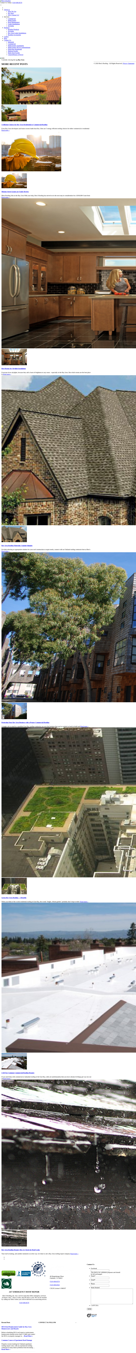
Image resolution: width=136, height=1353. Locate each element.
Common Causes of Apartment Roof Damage (16, 1340)
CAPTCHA (94, 1305)
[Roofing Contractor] (5, 1)
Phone (93, 1284)
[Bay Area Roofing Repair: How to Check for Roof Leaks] (14, 1246)
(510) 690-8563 (55, 1285)
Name (93, 1276)
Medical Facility (13, 51)
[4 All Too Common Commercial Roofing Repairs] (14, 1069)
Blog (5, 38)
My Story (11, 13)
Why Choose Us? (13, 15)
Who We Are (12, 11)
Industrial (11, 42)
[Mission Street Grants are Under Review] (31, 171)
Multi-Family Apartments (16, 46)
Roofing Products (13, 29)
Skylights (11, 26)
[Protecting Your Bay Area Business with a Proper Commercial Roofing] (14, 718)
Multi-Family (12, 20)
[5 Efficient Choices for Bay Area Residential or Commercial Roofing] (31, 104)
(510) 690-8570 (17, 3)
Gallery (6, 37)
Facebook (94, 1268)
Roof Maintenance (14, 22)
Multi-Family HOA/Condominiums (19, 47)
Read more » (5, 130)
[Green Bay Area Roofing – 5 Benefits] (14, 894)
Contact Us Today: (6, 3)
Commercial (12, 19)
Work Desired (95, 1287)
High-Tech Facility (14, 53)
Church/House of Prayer (15, 55)
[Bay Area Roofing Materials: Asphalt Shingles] (14, 541)
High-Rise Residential (15, 49)
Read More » (28, 1336)
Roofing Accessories (14, 35)
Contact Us (7, 40)
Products (6, 28)
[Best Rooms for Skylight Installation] (14, 365)
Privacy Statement (128, 63)
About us (7, 10)
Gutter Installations (14, 24)
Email (93, 1280)
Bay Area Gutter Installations (17, 33)
